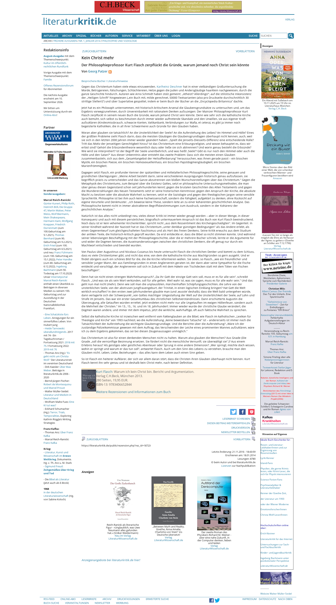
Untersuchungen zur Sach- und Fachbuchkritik (275, 546)
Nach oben (285, 599)
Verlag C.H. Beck (277, 108)
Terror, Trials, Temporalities (54, 414)
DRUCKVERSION (240, 427)
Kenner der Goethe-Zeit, (274, 493)
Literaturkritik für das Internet (276, 538)
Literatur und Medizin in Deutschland (57, 396)
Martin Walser (55, 210)
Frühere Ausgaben (65, 40)
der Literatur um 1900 (272, 498)
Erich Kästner (268, 533)
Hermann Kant (52, 221)
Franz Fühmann (63, 252)
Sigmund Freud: (59, 470)
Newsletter (102, 603)
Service (127, 35)
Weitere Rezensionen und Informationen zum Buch (133, 392)
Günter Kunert (52, 203)
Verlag (289, 19)
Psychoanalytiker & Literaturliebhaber (271, 486)
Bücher (95, 35)
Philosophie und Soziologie (119, 40)
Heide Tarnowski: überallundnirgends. (55, 330)
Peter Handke (64, 259)
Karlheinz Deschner (169, 86)
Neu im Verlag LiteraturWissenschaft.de (122, 537)
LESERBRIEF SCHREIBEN (236, 418)
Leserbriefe (88, 599)
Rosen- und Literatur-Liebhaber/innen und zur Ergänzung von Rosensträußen (274, 448)
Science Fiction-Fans (271, 479)
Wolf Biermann (59, 214)
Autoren (111, 35)
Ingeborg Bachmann (55, 268)
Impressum (249, 599)
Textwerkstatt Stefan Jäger (277, 367)
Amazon (277, 178)
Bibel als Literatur (59, 479)
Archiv (67, 35)
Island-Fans (267, 463)
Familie (48, 79)
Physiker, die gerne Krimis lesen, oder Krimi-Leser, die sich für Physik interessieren (276, 471)
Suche (253, 35)
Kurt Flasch (104, 372)
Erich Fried (50, 245)
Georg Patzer (98, 71)
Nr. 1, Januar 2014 (89, 40)
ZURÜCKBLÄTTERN (93, 51)
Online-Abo (50, 115)
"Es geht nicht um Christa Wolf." (57, 356)
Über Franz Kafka (277, 351)
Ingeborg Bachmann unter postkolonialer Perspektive (275, 559)
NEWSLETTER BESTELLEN (235, 432)
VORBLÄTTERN (246, 51)
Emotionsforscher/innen (274, 509)
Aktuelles (51, 35)
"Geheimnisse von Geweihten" (276, 303)
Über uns (161, 35)
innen (284, 514)
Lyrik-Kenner (267, 457)
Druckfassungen (128, 599)
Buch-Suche (51, 603)
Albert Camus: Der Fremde (276, 291)
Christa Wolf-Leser (271, 514)
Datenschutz (267, 599)
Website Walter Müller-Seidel (276, 593)
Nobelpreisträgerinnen (277, 359)
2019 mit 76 (50, 349)
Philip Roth (67, 203)
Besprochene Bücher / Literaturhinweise (104, 81)
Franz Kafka (50, 443)
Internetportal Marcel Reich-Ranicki (55, 278)
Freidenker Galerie (277, 283)
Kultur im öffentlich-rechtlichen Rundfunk (56, 64)
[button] (233, 412)
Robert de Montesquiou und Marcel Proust (57, 386)
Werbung (122, 603)
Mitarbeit (143, 35)
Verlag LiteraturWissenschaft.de (168, 539)
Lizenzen (226, 465)
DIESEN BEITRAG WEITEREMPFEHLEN (228, 423)
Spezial (81, 35)
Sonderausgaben (54, 194)
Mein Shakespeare (54, 217)
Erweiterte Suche (157, 599)
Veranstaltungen (77, 603)
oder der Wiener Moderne (275, 504)
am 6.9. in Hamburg (280, 335)
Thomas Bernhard (54, 236)
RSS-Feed (49, 599)
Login (176, 35)
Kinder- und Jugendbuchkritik (276, 552)
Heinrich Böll (51, 207)
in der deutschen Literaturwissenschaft (56, 494)
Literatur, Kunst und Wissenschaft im (57, 456)
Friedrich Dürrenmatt (54, 226)
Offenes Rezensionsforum (59, 85)
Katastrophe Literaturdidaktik (276, 314)
